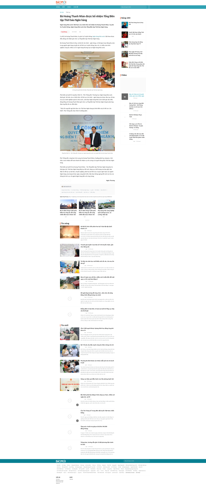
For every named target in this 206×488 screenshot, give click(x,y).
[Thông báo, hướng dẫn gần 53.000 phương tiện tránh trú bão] (69, 447)
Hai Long (82, 465)
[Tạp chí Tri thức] (130, 36)
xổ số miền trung (113, 470)
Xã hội (62, 12)
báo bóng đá (59, 472)
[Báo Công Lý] (82, 332)
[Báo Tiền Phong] (130, 69)
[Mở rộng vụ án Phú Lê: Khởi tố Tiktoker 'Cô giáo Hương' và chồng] (125, 126)
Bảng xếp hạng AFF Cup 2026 (89, 467)
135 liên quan (90, 249)
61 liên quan (134, 118)
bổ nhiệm (97, 190)
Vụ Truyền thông (75, 190)
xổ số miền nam (60, 468)
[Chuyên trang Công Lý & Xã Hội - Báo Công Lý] (82, 415)
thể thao (99, 465)
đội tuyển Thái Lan (72, 470)
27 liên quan (138, 141)
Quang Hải (114, 465)
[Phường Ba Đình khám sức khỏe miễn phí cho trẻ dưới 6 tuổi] (69, 366)
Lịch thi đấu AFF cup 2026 (62, 470)
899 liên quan (90, 297)
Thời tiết (109, 465)
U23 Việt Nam (68, 468)
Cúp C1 (65, 472)
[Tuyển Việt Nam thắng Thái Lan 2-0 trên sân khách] (125, 35)
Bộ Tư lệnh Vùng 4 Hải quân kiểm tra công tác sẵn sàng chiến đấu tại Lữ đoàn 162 (68, 212)
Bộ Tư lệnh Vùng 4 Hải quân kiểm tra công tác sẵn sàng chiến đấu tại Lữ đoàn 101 (87, 212)
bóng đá (104, 465)
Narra (98, 470)
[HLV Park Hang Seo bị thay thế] (125, 25)
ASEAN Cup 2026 (106, 467)
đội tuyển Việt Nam (142, 465)
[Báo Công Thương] (64, 32)
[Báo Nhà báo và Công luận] (82, 249)
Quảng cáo (58, 483)
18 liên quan (89, 230)
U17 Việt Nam (114, 467)
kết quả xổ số (65, 467)
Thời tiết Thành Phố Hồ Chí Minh (89, 472)
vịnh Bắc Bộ (93, 468)
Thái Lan (94, 465)
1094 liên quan (90, 265)
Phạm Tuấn (99, 468)
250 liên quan (89, 381)
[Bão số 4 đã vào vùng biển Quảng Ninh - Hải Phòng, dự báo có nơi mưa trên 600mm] (125, 106)
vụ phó (91, 190)
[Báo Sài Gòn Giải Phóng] (130, 98)
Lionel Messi (121, 472)
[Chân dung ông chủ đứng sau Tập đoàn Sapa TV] (125, 44)
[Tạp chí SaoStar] (130, 26)
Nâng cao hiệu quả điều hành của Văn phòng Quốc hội (97, 379)
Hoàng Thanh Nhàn (66, 190)
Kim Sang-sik (108, 472)
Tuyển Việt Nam (116, 468)
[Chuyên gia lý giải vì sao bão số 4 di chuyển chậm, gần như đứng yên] (69, 250)
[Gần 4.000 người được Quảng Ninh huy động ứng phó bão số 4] (69, 333)
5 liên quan (90, 430)
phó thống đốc (79, 192)
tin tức (102, 470)
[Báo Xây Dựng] (82, 430)
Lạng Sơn (80, 472)
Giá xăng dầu (74, 468)
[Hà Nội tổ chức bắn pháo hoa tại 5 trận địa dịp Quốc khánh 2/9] (69, 232)
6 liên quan (90, 347)
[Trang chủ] (61, 2)
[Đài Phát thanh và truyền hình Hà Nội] (82, 347)
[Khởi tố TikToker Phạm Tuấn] (125, 117)
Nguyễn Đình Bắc (134, 467)
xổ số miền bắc (129, 470)
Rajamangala (121, 470)
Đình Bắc (58, 465)
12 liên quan (89, 399)
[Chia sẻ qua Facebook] (61, 181)
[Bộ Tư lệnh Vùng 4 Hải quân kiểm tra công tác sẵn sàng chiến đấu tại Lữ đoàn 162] (68, 204)
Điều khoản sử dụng (59, 480)
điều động (92, 192)
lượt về (87, 468)
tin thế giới (99, 467)
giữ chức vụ (86, 192)
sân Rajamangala (78, 467)
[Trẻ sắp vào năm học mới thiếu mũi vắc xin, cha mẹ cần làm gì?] (69, 266)
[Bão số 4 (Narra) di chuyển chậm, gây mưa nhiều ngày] (125, 96)
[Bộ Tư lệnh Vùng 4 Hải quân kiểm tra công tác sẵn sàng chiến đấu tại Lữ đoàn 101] (87, 204)
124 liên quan (135, 129)
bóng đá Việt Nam (75, 465)
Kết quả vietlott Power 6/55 (131, 465)
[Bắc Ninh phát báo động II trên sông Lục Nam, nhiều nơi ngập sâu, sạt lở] (69, 400)
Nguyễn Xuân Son (142, 470)
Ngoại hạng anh (121, 465)
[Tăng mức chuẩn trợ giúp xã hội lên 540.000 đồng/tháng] (69, 432)
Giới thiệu (58, 479)
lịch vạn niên (88, 465)
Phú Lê (122, 468)
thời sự (68, 465)
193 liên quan (90, 313)
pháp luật (107, 470)
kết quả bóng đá (125, 467)
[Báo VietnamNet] (82, 297)
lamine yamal (115, 472)
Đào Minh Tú (103, 190)
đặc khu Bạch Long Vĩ (72, 472)
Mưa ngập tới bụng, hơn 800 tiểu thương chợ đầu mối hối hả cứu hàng (136, 53)
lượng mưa (109, 468)
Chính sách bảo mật (59, 481)
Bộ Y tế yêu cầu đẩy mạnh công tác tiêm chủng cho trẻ (97, 345)
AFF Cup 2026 (81, 468)
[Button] (149, 7)
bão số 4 (140, 467)
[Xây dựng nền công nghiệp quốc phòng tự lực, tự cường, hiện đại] (106, 204)
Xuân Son (59, 467)
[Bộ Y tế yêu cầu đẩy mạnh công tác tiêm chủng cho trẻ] (69, 350)
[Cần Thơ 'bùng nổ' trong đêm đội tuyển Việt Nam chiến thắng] (69, 416)
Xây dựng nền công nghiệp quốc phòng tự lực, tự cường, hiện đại (106, 212)
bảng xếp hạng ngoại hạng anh (131, 468)
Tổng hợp (71, 479)
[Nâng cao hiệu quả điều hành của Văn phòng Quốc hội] (69, 384)
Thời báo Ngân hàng (84, 190)
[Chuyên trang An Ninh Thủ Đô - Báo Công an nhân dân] (130, 118)
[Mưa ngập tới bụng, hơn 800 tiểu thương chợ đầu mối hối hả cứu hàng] (125, 54)
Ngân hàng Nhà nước (99, 36)
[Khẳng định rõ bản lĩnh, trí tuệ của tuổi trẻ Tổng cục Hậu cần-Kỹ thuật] (69, 314)
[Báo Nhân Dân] (82, 230)
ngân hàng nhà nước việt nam (68, 192)
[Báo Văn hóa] (82, 265)
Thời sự (68, 12)
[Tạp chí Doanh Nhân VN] (130, 46)
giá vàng (64, 465)
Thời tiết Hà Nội (100, 472)
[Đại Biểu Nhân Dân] (82, 381)
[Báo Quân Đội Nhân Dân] (82, 313)
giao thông (71, 467)
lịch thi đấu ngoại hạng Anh (83, 470)
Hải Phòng (135, 470)
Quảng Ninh (93, 470)
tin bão (104, 468)
